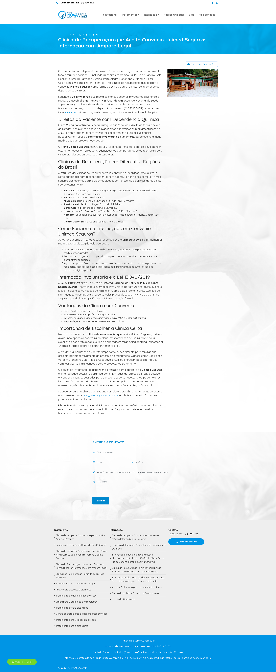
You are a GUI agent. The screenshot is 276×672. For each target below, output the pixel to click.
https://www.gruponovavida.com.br (101, 395)
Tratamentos (129, 14)
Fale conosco (207, 14)
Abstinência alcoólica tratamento (73, 589)
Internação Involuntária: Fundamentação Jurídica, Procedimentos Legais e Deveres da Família (138, 579)
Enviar (101, 500)
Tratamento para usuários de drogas (75, 583)
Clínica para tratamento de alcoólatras (76, 601)
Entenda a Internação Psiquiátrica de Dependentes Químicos (139, 547)
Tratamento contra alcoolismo (72, 607)
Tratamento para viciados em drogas (76, 619)
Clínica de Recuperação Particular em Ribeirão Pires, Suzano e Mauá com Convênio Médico (136, 569)
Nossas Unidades (174, 14)
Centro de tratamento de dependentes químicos (81, 613)
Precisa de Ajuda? (23, 661)
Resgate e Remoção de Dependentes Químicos (81, 545)
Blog (191, 14)
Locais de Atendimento (124, 599)
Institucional (109, 14)
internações (71, 112)
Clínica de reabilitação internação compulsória (136, 593)
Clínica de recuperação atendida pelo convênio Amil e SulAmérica (81, 537)
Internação (150, 14)
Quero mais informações (203, 64)
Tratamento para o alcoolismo (72, 625)
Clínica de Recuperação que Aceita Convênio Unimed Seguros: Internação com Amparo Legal (81, 566)
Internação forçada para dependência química (137, 587)
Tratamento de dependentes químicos (76, 595)
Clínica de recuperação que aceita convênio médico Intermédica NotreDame (135, 537)
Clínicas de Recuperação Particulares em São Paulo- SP (80, 575)
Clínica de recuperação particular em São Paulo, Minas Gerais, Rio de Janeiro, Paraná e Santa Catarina (81, 555)
